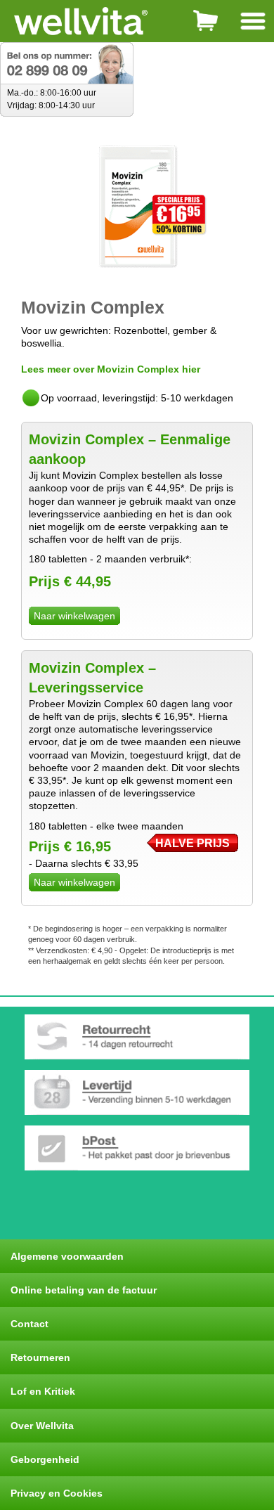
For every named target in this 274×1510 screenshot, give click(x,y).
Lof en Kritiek (43, 1391)
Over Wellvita (42, 1425)
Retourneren (40, 1357)
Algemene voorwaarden (67, 1256)
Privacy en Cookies (57, 1493)
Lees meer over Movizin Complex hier (110, 369)
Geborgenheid (45, 1459)
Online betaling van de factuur (84, 1290)
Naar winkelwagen (74, 615)
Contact (29, 1323)
